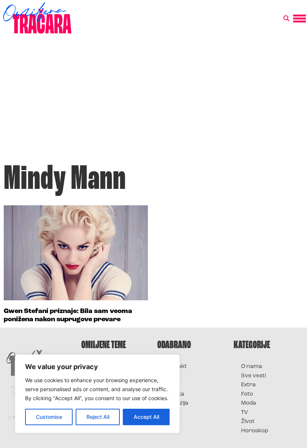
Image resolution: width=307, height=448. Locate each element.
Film (170, 376)
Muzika (174, 394)
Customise (49, 417)
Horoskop (254, 431)
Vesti (171, 412)
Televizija (176, 403)
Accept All (146, 417)
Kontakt (176, 366)
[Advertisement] (153, 102)
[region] (97, 394)
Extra (248, 385)
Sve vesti (253, 376)
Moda (248, 403)
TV (244, 412)
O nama (251, 366)
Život (248, 421)
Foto (171, 385)
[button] (286, 18)
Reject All (97, 417)
